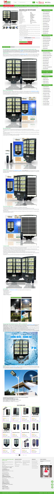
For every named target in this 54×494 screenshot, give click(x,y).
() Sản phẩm (49, 2)
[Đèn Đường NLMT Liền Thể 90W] (35, 443)
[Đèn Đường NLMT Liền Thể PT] (16, 411)
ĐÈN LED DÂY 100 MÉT (46, 93)
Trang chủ (16, 5)
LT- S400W (21, 50)
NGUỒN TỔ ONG (47, 76)
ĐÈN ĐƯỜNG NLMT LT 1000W (25, 416)
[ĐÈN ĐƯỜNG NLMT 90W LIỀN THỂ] (26, 427)
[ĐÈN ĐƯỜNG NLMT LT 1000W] (26, 411)
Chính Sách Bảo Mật (34, 462)
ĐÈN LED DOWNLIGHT (46, 13)
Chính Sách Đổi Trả (34, 465)
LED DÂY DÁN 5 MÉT (46, 86)
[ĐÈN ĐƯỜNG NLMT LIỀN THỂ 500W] (26, 443)
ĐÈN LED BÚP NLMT (46, 60)
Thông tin (34, 5)
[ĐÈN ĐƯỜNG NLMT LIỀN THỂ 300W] (6, 443)
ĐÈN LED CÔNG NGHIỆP (47, 35)
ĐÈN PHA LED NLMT (46, 65)
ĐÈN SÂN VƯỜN (45, 48)
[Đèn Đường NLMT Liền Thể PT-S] (6, 411)
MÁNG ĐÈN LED (45, 23)
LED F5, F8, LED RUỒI (46, 101)
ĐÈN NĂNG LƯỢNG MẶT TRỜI (47, 50)
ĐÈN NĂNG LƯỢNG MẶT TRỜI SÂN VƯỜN (48, 55)
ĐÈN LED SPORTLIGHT (46, 21)
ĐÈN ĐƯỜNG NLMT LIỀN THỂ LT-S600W (6, 432)
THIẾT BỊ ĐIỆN (17, 466)
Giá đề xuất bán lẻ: (28, 37)
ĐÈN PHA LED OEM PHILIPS (47, 38)
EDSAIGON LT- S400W (15, 366)
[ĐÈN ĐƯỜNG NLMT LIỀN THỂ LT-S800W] (35, 411)
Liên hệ (49, 5)
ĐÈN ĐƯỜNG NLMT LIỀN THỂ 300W (6, 448)
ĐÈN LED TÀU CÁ (45, 46)
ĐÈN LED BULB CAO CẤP (46, 16)
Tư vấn (42, 5)
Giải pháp (25, 5)
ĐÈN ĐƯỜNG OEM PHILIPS (46, 40)
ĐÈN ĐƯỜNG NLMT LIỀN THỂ (47, 57)
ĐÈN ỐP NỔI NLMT (45, 68)
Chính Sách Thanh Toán (35, 463)
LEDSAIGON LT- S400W (34, 91)
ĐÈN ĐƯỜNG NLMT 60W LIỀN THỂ (15, 432)
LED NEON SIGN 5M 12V (46, 88)
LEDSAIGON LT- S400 (31, 324)
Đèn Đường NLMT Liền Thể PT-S (6, 416)
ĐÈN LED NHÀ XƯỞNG (46, 43)
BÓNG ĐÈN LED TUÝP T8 (46, 18)
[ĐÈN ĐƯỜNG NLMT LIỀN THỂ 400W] (16, 443)
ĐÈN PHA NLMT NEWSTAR (46, 52)
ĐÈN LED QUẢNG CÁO (26, 464)
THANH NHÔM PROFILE (46, 98)
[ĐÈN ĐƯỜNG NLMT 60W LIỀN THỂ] (16, 427)
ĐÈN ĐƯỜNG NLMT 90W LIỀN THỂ (25, 432)
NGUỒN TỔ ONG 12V (46, 79)
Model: (21, 11)
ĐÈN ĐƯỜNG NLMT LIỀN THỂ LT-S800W (35, 416)
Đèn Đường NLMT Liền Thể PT (15, 416)
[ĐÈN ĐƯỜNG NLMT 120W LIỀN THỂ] (35, 427)
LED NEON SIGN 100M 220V (47, 91)
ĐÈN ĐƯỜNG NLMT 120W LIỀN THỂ (35, 432)
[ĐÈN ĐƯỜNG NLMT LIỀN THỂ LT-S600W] (6, 427)
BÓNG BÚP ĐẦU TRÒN (46, 26)
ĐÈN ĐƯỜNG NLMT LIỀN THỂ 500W (25, 448)
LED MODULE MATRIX (46, 104)
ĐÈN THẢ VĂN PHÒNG (46, 28)
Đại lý (39, 5)
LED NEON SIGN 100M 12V (46, 96)
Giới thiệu (21, 5)
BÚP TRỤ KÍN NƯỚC (46, 31)
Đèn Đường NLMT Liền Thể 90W (35, 448)
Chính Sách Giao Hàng (35, 466)
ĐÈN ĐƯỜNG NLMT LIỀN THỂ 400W (16, 448)
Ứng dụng (30, 5)
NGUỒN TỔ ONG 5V (45, 81)
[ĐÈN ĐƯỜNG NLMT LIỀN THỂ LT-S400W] (3, 27)
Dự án (46, 5)
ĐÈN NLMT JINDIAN (45, 63)
